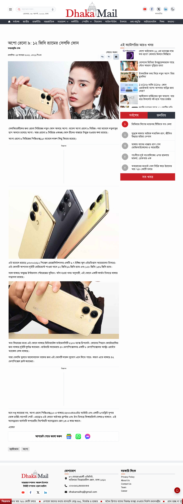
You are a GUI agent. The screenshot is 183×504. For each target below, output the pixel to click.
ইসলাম (123, 21)
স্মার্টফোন (14, 449)
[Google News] (69, 436)
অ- (109, 57)
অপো (25, 449)
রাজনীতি (36, 21)
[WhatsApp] (78, 436)
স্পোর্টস (85, 21)
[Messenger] (87, 436)
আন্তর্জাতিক (49, 21)
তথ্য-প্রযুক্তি (135, 21)
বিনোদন (98, 21)
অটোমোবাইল (150, 21)
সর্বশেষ (16, 21)
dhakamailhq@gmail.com (83, 491)
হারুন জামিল (41, 486)
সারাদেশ (61, 21)
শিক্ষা (162, 21)
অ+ (102, 57)
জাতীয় (26, 21)
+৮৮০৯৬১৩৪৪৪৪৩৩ (79, 485)
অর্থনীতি (75, 21)
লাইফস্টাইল (111, 21)
